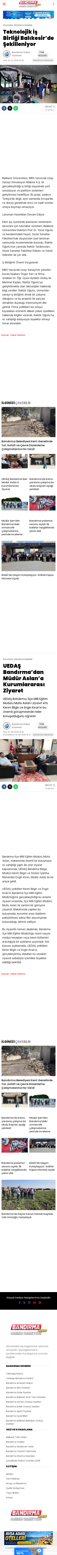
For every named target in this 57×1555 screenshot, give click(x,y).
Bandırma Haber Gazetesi (21, 54)
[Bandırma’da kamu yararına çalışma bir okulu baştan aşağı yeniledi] (42, 464)
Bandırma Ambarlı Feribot (19, 1383)
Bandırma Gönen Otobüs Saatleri (23, 1401)
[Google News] (49, 109)
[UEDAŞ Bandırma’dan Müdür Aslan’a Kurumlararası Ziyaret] (15, 464)
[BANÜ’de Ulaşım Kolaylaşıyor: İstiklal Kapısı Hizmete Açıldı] (28, 556)
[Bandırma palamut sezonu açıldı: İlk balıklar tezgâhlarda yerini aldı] (42, 506)
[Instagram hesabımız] (29, 1303)
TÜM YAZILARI (42, 54)
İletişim (10, 1474)
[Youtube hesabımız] (34, 1303)
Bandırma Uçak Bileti (17, 1415)
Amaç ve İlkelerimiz (16, 1483)
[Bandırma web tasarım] (28, 18)
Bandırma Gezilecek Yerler (20, 1446)
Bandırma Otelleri (15, 1441)
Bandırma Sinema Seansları (20, 1456)
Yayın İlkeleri (12, 1492)
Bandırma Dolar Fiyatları (18, 1392)
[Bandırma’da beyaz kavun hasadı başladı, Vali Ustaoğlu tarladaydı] (28, 1195)
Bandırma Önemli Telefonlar (21, 1451)
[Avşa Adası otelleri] (28, 1538)
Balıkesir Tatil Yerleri (16, 1437)
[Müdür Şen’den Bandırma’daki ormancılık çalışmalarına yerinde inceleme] (15, 506)
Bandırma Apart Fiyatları (18, 1411)
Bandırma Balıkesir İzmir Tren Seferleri (25, 1397)
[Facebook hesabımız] (20, 1303)
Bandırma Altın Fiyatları (18, 1387)
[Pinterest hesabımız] (39, 1303)
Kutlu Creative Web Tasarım (24, 1546)
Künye (9, 1497)
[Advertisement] (28, 144)
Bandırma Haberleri (43, 60)
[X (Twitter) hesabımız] (24, 1303)
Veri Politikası (12, 1478)
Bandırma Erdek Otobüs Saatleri (23, 1406)
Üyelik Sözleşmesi (15, 1488)
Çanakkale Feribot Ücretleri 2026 (23, 1460)
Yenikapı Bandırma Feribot (20, 1378)
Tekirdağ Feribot (14, 1373)
